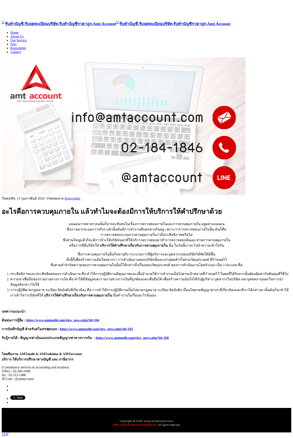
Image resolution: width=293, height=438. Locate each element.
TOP (5, 434)
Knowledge (72, 198)
